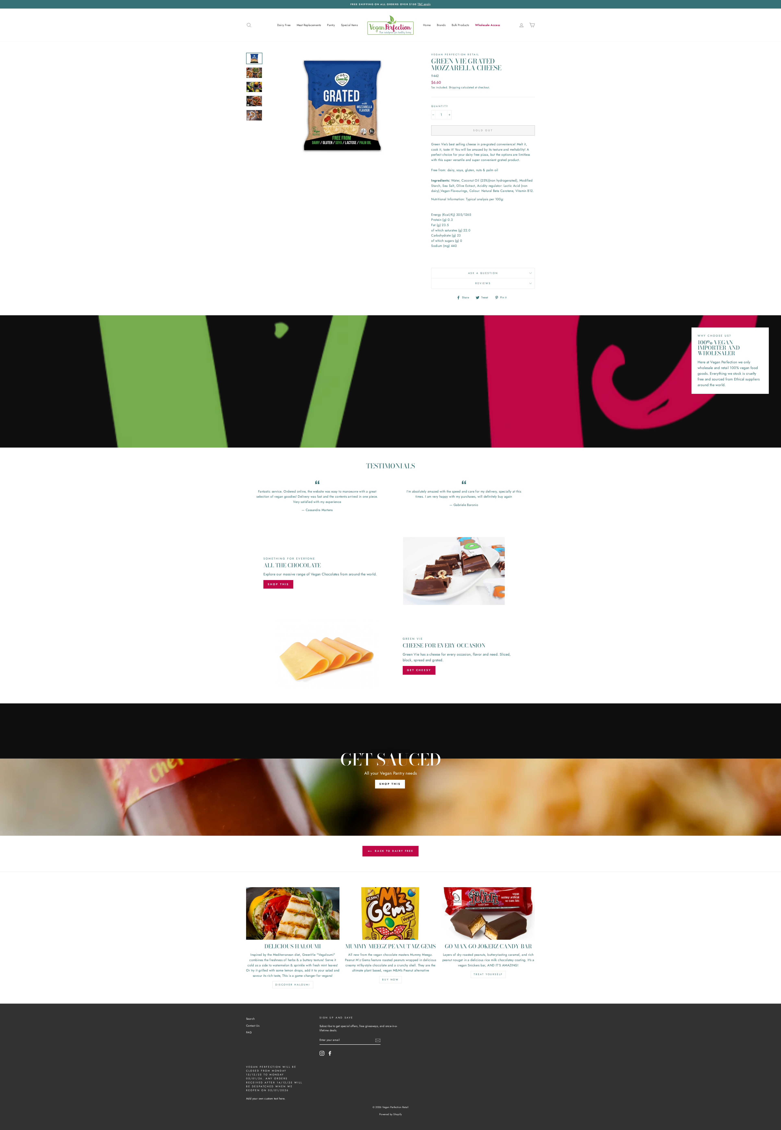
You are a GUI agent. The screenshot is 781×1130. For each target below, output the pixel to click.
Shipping (454, 87)
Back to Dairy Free (393, 851)
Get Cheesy (419, 670)
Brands (441, 25)
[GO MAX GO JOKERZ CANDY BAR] (488, 913)
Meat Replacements (309, 25)
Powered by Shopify (390, 1114)
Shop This (278, 584)
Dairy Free (284, 25)
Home (427, 25)
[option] (390, 4)
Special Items (349, 25)
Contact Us (252, 1026)
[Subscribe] (378, 1040)
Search (250, 1019)
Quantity (439, 106)
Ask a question (483, 273)
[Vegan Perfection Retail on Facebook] (329, 1053)
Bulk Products (460, 25)
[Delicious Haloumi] (292, 913)
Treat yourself (488, 974)
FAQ (249, 1032)
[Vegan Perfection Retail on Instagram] (322, 1053)
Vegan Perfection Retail (455, 54)
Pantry (331, 25)
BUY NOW (390, 979)
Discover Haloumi (292, 985)
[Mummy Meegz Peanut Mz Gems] (390, 913)
